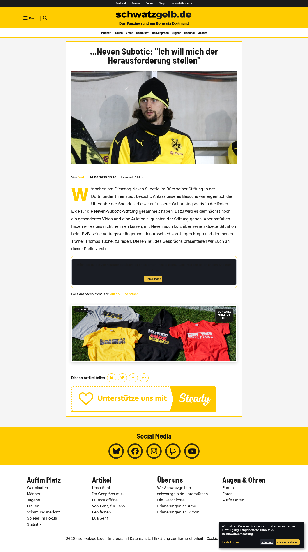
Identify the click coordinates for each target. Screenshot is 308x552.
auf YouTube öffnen (124, 294)
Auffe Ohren (233, 499)
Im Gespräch (160, 33)
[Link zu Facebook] (135, 451)
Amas (129, 33)
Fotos (149, 3)
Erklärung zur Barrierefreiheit (178, 538)
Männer (106, 33)
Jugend (176, 33)
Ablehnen (267, 542)
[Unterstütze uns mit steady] (154, 399)
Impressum (117, 538)
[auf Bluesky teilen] (111, 377)
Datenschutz (140, 538)
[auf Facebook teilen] (133, 377)
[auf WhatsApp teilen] (144, 377)
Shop (162, 3)
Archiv (202, 33)
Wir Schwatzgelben (174, 487)
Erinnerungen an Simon (178, 512)
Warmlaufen (37, 487)
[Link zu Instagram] (154, 451)
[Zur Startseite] (154, 15)
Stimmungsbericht (43, 512)
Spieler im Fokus (42, 518)
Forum (136, 3)
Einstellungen (230, 542)
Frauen (118, 33)
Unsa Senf (142, 33)
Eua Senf (100, 518)
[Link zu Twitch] (173, 451)
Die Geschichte (171, 499)
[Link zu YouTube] (192, 451)
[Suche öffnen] (44, 18)
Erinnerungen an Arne (176, 505)
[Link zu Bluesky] (116, 451)
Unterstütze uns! (181, 3)
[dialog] (261, 535)
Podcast (121, 3)
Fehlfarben (101, 512)
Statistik (34, 524)
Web (81, 177)
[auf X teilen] (122, 377)
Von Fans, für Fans (108, 505)
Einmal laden (153, 279)
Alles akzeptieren (287, 542)
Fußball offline (105, 499)
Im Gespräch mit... (108, 493)
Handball (189, 33)
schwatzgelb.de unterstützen (182, 493)
